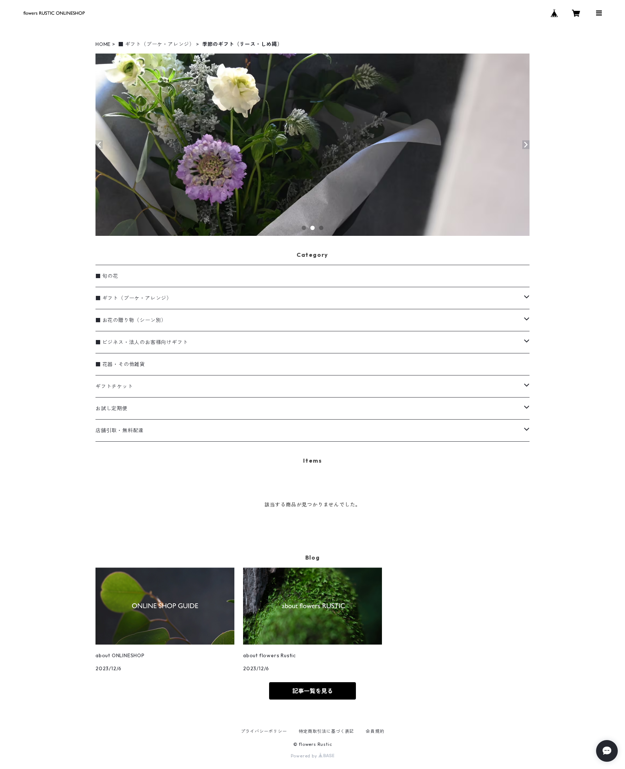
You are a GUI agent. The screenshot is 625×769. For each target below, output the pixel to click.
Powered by (305, 756)
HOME (103, 44)
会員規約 (375, 731)
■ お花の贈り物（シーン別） (130, 320)
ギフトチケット (114, 386)
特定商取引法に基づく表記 (326, 731)
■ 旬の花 (106, 276)
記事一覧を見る (312, 690)
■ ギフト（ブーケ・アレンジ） (156, 44)
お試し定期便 (111, 408)
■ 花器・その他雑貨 (120, 364)
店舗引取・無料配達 (119, 430)
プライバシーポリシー (264, 731)
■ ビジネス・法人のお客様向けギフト (141, 342)
